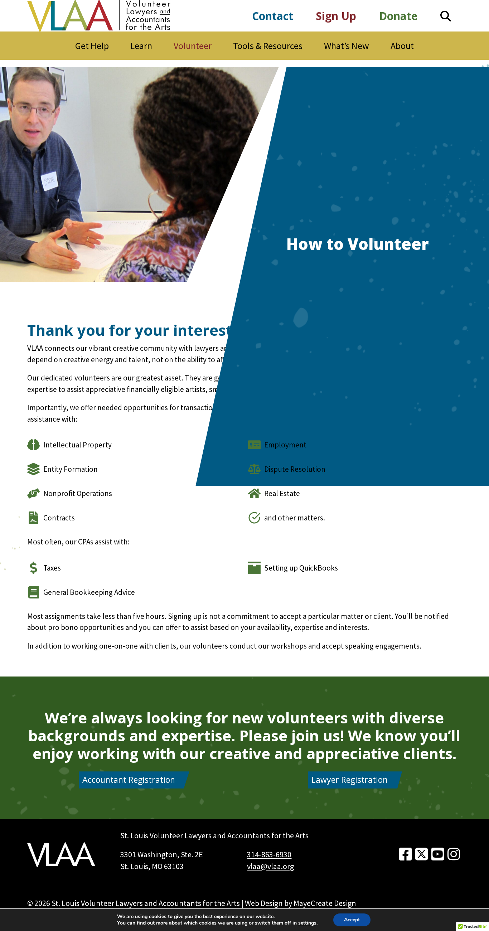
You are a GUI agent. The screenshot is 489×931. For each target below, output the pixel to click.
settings (307, 923)
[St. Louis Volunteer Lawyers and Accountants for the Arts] (98, 15)
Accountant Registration (128, 779)
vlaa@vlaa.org (270, 866)
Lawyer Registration (349, 779)
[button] (446, 16)
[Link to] (405, 854)
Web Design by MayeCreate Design (300, 903)
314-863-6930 (269, 854)
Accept (352, 919)
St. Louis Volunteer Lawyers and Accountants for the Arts (146, 903)
